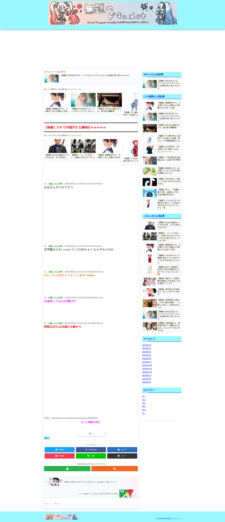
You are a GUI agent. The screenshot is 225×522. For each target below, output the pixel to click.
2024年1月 (146, 376)
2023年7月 (146, 355)
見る (48, 438)
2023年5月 (146, 348)
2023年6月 (146, 352)
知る (144, 410)
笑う (144, 396)
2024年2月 (146, 379)
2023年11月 (147, 369)
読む (144, 400)
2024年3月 (146, 382)
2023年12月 (147, 372)
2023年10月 (147, 365)
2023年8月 (146, 359)
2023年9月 (146, 362)
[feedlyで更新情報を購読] (67, 468)
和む (144, 406)
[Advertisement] (112, 48)
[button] (134, 105)
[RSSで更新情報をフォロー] (114, 468)
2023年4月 (146, 345)
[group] (57, 103)
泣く (144, 413)
